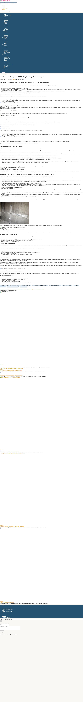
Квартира (3, 5)
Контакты (3, 610)
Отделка (5, 31)
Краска (3, 49)
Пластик (5, 27)
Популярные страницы (6, 617)
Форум (3, 68)
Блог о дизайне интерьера (8, 2)
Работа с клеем (4, 69)
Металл (5, 22)
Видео (5, 67)
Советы (3, 61)
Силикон (5, 24)
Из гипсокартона (7, 58)
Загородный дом (5, 8)
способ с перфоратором (39, 289)
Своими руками (7, 65)
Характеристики (7, 52)
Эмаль (5, 53)
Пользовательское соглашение (7, 609)
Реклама (3, 613)
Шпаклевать (6, 35)
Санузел (5, 17)
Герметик (5, 45)
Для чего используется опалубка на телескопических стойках (11, 370)
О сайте (3, 605)
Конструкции (4, 37)
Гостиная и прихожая (7, 15)
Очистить (5, 46)
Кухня (5, 14)
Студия (3, 7)
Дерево (5, 23)
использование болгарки (5, 289)
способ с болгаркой (25, 289)
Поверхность (4, 30)
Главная (3, 13)
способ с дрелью (32, 289)
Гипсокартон (6, 20)
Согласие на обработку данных (7, 612)
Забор (5, 42)
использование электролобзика (15, 289)
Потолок (5, 38)
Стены (5, 39)
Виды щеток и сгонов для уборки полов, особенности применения (12, 526)
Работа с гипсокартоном (8, 64)
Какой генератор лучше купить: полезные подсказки (9, 450)
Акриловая (6, 50)
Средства (3, 44)
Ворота (5, 43)
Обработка (6, 32)
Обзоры (3, 606)
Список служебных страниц (7, 608)
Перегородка (6, 57)
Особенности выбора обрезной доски (7, 602)
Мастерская (6, 66)
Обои (5, 21)
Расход (5, 59)
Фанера (5, 28)
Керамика (5, 25)
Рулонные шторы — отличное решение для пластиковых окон (11, 375)
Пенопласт (6, 29)
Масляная (5, 51)
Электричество (6, 62)
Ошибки (3, 72)
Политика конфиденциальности (7, 611)
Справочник (4, 616)
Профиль (5, 60)
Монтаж (3, 54)
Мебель (3, 9)
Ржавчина (5, 47)
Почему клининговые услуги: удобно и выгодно (8, 365)
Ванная (5, 16)
